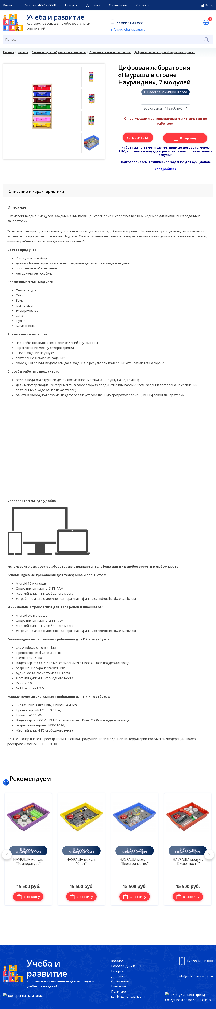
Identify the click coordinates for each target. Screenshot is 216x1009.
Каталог (9, 5)
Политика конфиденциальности (128, 993)
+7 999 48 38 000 (129, 22)
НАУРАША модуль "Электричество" (135, 862)
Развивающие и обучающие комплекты (59, 52)
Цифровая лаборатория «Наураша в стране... (164, 52)
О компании (118, 5)
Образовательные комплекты (110, 52)
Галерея (71, 5)
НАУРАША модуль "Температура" (28, 862)
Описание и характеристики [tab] (36, 191)
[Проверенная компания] (23, 995)
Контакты (143, 5)
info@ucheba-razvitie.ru (128, 29)
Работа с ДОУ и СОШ (40, 5)
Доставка (93, 5)
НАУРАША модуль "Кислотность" (188, 862)
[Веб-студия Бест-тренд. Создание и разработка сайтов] (189, 997)
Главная (8, 52)
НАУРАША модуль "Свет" (81, 862)
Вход (209, 5)
